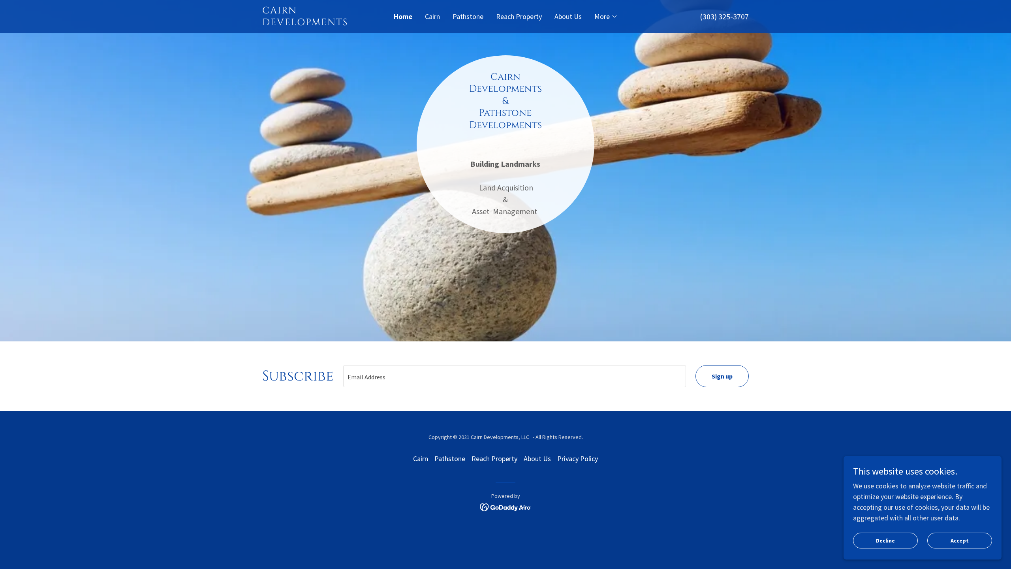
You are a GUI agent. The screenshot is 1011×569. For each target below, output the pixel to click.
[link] (323, 22)
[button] (606, 16)
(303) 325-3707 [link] (724, 16)
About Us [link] (568, 16)
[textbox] (514, 376)
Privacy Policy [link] (577, 458)
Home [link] (403, 16)
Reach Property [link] (519, 16)
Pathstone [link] (468, 16)
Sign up (722, 376)
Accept (960, 540)
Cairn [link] (432, 16)
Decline (885, 540)
